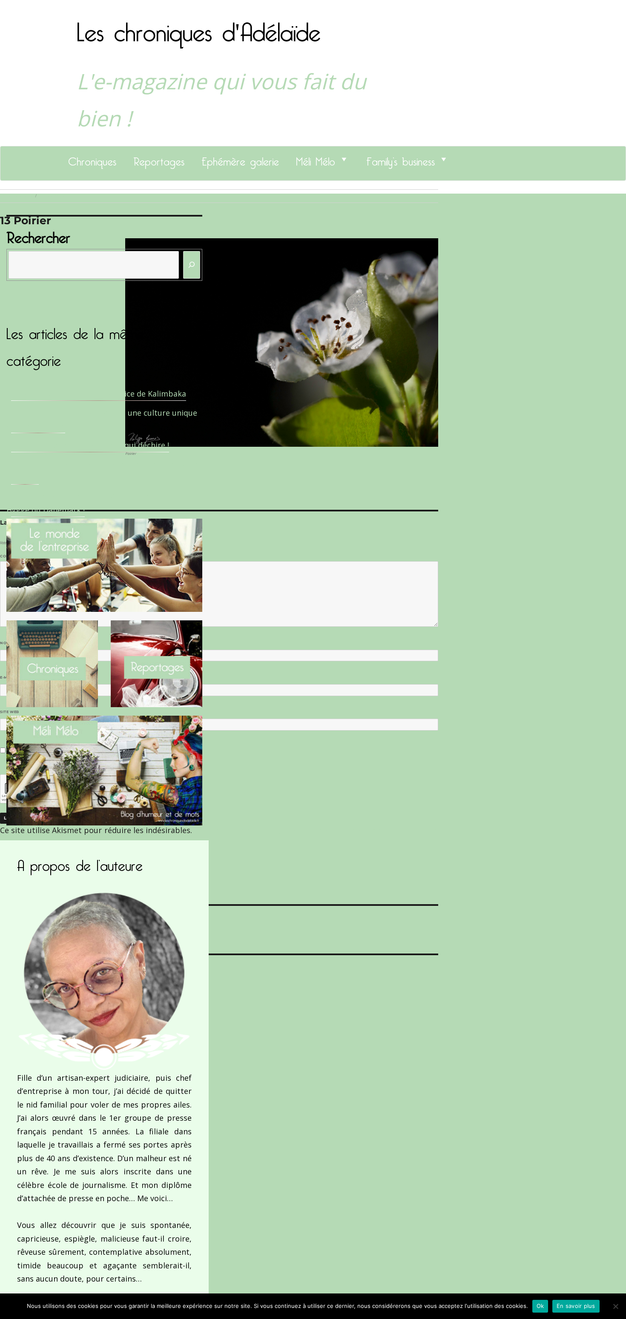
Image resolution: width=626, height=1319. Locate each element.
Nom (7, 643)
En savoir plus (576, 1305)
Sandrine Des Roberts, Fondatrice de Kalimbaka (98, 393)
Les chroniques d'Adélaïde (199, 26)
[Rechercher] (191, 265)
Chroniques (92, 159)
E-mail (9, 677)
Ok (540, 1305)
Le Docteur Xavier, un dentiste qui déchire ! (90, 445)
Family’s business (400, 159)
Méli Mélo (315, 159)
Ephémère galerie (240, 159)
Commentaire (17, 556)
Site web (9, 712)
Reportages (158, 159)
